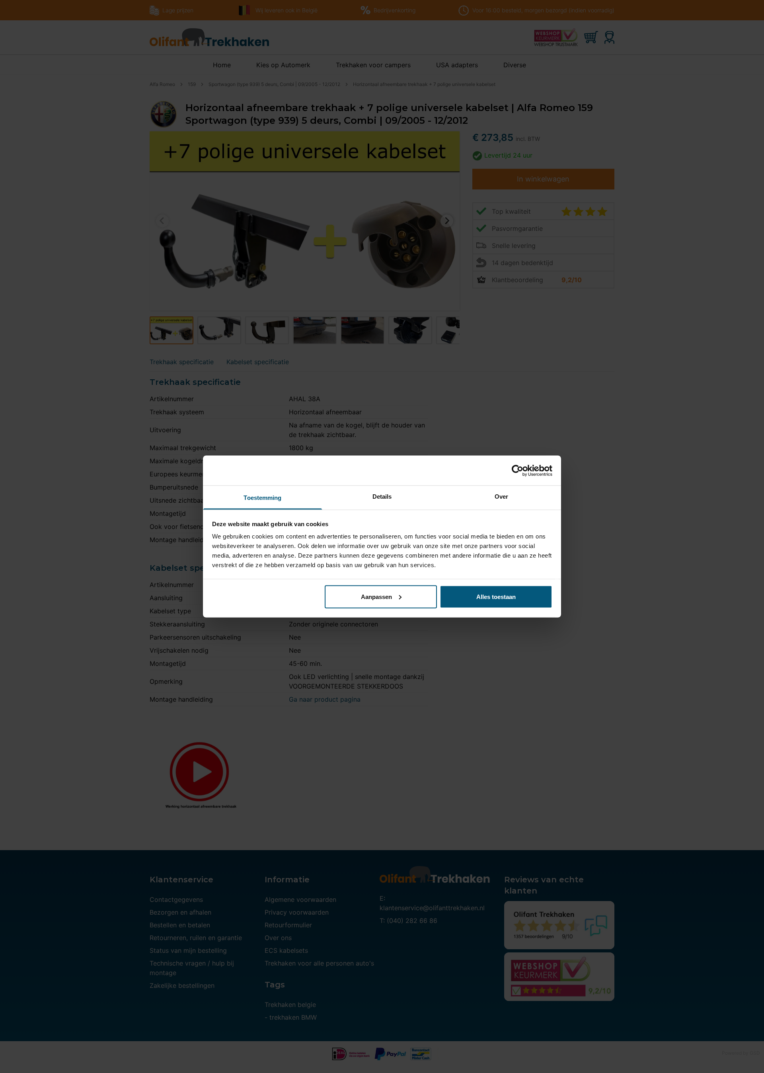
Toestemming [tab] (262, 497)
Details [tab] (382, 496)
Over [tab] (501, 496)
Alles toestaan (496, 596)
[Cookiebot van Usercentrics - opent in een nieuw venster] (517, 470)
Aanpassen (376, 596)
